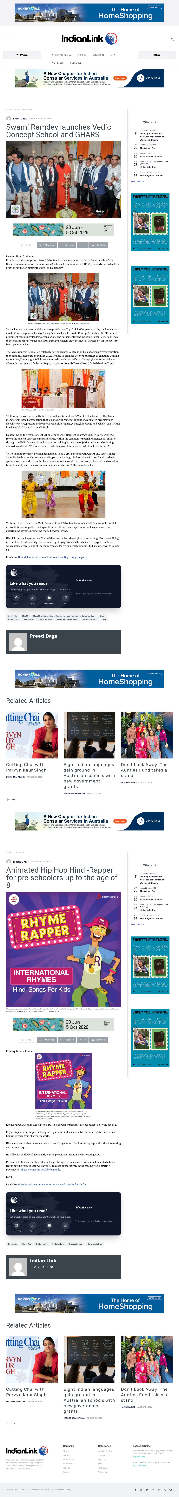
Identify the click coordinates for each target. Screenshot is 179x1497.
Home (9, 109)
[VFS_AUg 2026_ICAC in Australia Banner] (89, 78)
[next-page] (13, 799)
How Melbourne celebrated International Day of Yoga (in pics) (52, 557)
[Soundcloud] (153, 1490)
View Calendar (137, 181)
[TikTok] (159, 1490)
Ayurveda (12, 616)
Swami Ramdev (45, 619)
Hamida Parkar (128, 782)
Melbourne (28, 619)
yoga (104, 619)
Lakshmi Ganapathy (15, 777)
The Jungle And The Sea (151, 175)
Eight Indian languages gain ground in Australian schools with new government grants (89, 775)
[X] (164, 1490)
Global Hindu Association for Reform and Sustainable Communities (63, 616)
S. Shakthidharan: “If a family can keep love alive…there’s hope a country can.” (152, 1452)
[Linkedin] (147, 1490)
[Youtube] (170, 1490)
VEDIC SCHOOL (90, 619)
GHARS (25, 616)
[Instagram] (141, 1490)
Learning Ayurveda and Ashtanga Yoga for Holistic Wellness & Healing (153, 136)
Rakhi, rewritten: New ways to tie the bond (151, 1462)
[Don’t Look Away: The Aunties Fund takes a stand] (147, 735)
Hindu (101, 616)
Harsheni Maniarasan (74, 793)
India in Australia (23, 109)
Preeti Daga (20, 118)
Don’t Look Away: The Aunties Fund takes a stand (144, 770)
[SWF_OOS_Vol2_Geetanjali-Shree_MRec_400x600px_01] (150, 222)
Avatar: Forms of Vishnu (151, 156)
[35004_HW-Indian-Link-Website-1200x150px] (89, 13)
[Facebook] (135, 1490)
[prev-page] (8, 799)
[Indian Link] (89, 39)
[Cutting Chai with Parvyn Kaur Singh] (32, 735)
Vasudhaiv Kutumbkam (67, 619)
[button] (172, 39)
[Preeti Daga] (9, 118)
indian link (13, 619)
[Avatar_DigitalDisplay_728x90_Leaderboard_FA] (63, 229)
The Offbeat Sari (147, 148)
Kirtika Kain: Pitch (148, 167)
